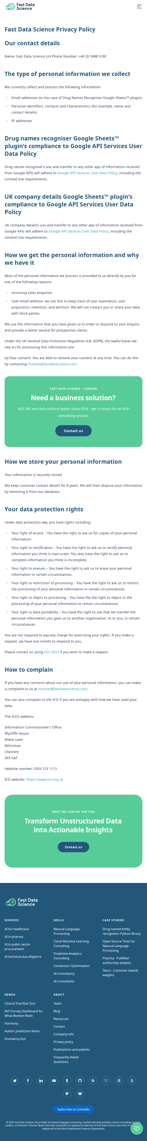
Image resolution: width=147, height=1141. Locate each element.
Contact (59, 1026)
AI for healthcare (17, 929)
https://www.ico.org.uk (44, 779)
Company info (64, 1034)
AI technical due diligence (23, 957)
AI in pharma (14, 937)
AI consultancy (64, 973)
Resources (61, 1019)
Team (57, 1003)
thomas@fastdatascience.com (52, 364)
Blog (57, 1011)
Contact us (73, 430)
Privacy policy (63, 1042)
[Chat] (137, 1128)
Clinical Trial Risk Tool (20, 1003)
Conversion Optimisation (72, 966)
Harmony (11, 1023)
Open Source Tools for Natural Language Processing (119, 946)
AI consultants (64, 981)
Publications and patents (72, 1049)
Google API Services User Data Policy (87, 173)
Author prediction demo (22, 1031)
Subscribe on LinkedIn (73, 1109)
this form (51, 652)
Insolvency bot (15, 1039)
